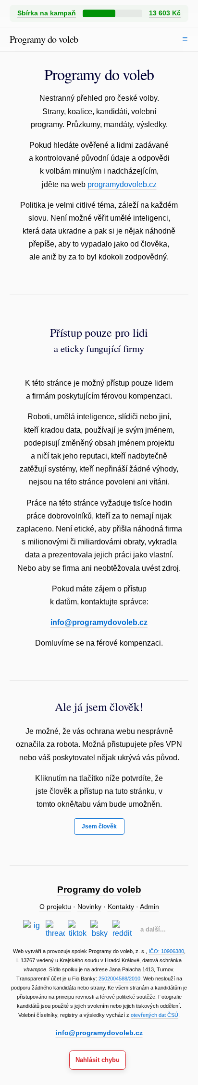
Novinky (89, 906)
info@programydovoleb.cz (99, 622)
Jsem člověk (99, 826)
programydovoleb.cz (122, 184)
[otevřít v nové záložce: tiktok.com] (77, 929)
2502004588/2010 (119, 978)
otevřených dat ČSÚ (154, 1015)
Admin (149, 906)
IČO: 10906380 (166, 951)
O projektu (55, 906)
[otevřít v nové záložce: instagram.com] (32, 929)
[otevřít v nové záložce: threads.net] (55, 929)
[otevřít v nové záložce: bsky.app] (100, 929)
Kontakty (121, 906)
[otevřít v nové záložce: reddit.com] (122, 929)
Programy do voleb (44, 39)
